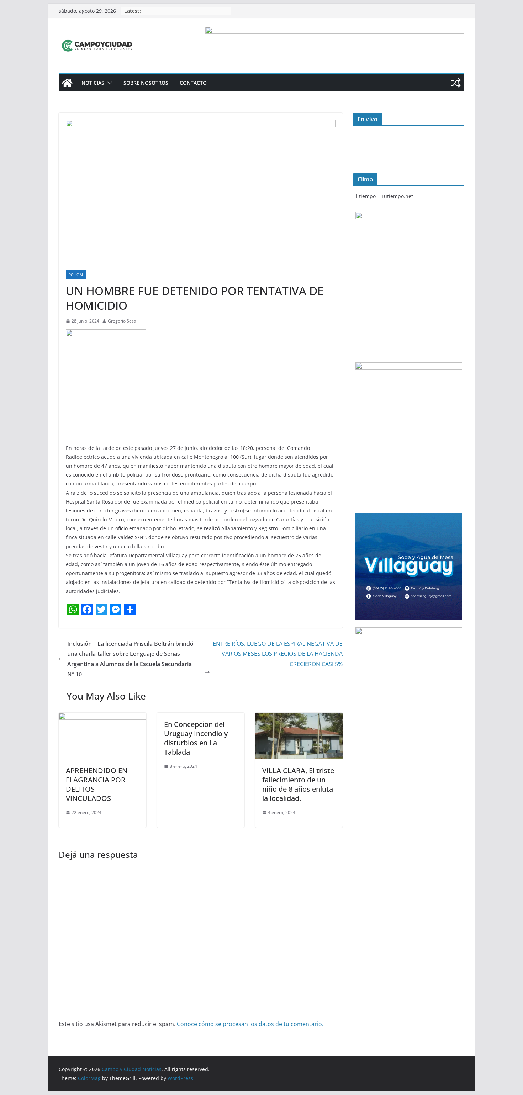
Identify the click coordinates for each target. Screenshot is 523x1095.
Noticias (92, 82)
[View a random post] (455, 82)
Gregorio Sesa (122, 321)
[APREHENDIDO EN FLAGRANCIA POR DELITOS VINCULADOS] (102, 718)
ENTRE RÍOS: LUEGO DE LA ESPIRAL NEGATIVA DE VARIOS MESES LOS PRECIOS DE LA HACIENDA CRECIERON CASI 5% (278, 654)
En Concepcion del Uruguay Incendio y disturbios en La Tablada (196, 738)
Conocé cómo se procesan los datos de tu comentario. (250, 1024)
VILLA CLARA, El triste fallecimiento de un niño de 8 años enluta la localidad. (298, 784)
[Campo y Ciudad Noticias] (67, 82)
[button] (108, 83)
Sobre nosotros (145, 82)
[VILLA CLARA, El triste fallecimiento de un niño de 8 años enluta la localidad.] (299, 718)
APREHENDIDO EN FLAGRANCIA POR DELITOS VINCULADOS (96, 784)
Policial (76, 274)
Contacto (193, 82)
